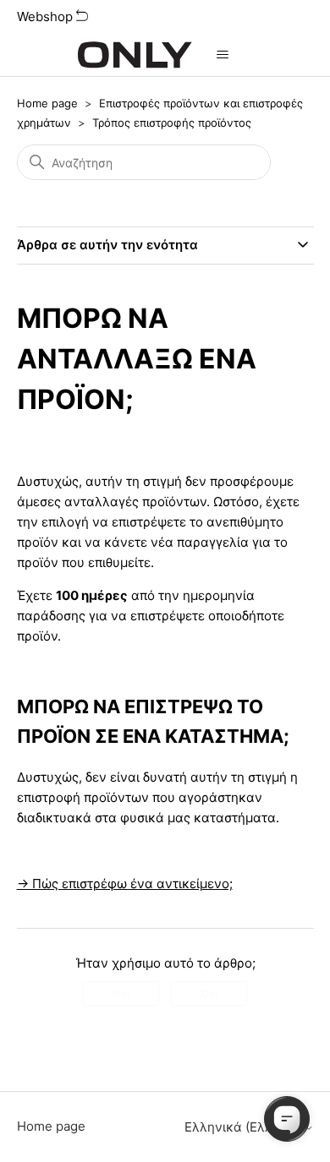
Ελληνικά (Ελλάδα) (244, 1127)
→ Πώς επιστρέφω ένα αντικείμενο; (125, 884)
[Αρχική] (135, 54)
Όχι (209, 993)
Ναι (121, 993)
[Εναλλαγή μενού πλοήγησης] (222, 54)
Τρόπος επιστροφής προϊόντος (171, 122)
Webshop (46, 16)
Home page (47, 103)
